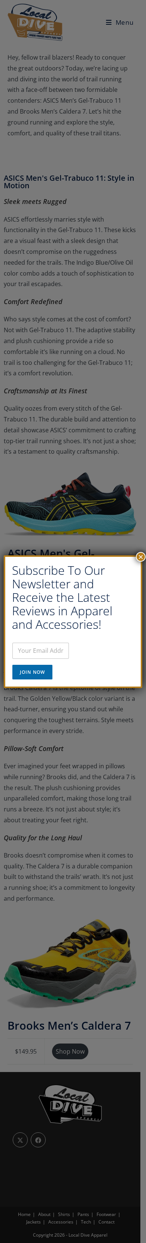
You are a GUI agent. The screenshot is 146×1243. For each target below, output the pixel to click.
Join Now (32, 672)
